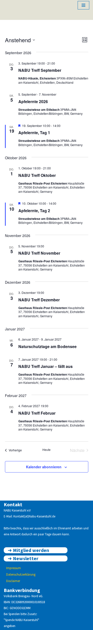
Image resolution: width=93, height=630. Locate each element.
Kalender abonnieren (44, 466)
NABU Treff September (39, 70)
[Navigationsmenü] (83, 5)
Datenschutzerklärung (20, 574)
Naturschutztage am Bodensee (47, 346)
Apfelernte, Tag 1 (34, 132)
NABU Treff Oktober (37, 175)
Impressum (13, 568)
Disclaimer (13, 581)
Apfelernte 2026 (33, 101)
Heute (46, 450)
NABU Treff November (39, 253)
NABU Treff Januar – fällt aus (45, 366)
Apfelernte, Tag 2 (34, 210)
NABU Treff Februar (37, 413)
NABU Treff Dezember (39, 300)
